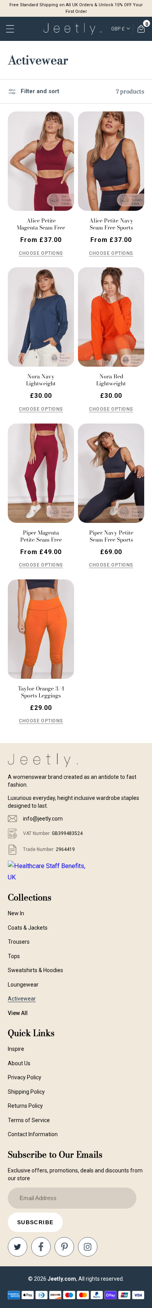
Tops (14, 956)
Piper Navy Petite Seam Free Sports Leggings (111, 539)
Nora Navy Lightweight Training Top (41, 383)
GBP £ (117, 29)
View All (18, 1013)
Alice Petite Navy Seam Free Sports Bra (111, 227)
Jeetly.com (62, 1279)
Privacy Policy (24, 1077)
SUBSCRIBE (35, 1222)
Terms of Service (29, 1120)
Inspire (16, 1049)
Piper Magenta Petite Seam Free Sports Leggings (41, 539)
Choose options (41, 253)
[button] (11, 29)
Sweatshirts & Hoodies (35, 970)
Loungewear (23, 984)
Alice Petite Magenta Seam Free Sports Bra (41, 227)
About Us (19, 1063)
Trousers (19, 942)
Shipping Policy (26, 1092)
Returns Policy (25, 1106)
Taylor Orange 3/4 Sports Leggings (41, 692)
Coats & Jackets (28, 928)
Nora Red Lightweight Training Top (111, 383)
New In (16, 913)
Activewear (22, 999)
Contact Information (33, 1134)
